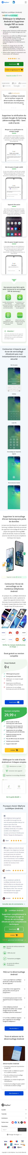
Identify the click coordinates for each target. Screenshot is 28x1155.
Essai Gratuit (12, 64)
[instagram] (25, 1122)
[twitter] (19, 1122)
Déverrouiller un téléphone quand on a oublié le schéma (13, 1071)
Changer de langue (14, 1134)
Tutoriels (3, 1114)
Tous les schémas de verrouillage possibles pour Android (13, 1076)
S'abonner (22, 1129)
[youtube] (13, 1122)
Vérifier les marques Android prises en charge (14, 646)
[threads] (22, 1122)
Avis (19, 58)
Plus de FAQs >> (14, 1028)
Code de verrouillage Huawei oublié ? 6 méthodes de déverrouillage (14, 1084)
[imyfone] (5, 2)
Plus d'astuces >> (14, 1093)
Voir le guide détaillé (13, 797)
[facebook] (16, 1122)
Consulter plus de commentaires (13, 904)
